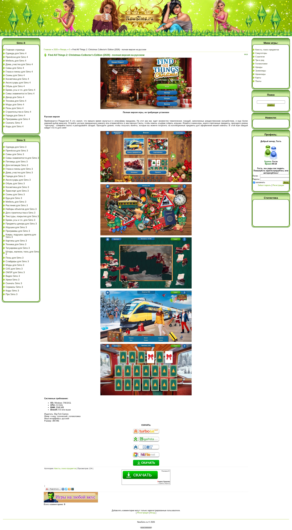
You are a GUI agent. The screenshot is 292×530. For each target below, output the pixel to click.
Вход (152, 513)
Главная (47, 49)
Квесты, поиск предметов (65, 468)
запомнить (260, 182)
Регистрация (143, 513)
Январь (63, 49)
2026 (56, 49)
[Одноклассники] (69, 489)
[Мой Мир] (72, 489)
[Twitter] (66, 489)
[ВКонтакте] (63, 489)
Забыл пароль (264, 185)
